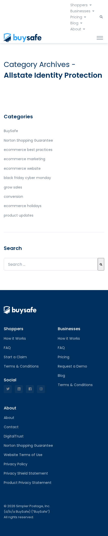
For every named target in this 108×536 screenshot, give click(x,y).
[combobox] (51, 264)
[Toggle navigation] (99, 38)
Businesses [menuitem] (80, 11)
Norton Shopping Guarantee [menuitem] (28, 445)
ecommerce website (22, 168)
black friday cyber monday (27, 177)
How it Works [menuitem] (15, 338)
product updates (18, 215)
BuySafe (11, 130)
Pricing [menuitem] (76, 17)
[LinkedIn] (19, 389)
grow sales (13, 187)
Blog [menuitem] (74, 23)
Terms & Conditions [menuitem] (21, 366)
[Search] (101, 264)
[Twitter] (8, 389)
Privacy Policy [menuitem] (15, 464)
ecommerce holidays (22, 205)
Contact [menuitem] (11, 426)
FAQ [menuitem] (7, 347)
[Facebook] (30, 389)
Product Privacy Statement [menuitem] (27, 482)
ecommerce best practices (28, 149)
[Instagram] (41, 389)
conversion (13, 196)
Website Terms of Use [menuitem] (23, 454)
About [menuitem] (75, 29)
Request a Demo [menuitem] (72, 366)
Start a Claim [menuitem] (15, 357)
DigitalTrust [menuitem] (14, 436)
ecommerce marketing (24, 158)
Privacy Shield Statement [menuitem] (26, 473)
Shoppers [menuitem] (79, 5)
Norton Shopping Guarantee (28, 140)
